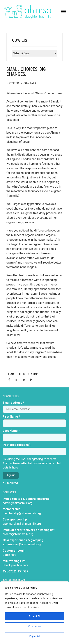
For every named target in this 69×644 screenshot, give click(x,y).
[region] (34, 612)
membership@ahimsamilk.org (22, 513)
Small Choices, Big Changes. (26, 72)
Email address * (13, 402)
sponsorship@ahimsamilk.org (22, 523)
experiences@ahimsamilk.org (22, 544)
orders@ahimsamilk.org (18, 534)
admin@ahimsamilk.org (17, 503)
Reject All (34, 636)
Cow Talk (30, 83)
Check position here (15, 565)
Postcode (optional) (17, 445)
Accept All (34, 616)
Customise (34, 626)
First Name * (11, 416)
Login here (9, 555)
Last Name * (11, 430)
